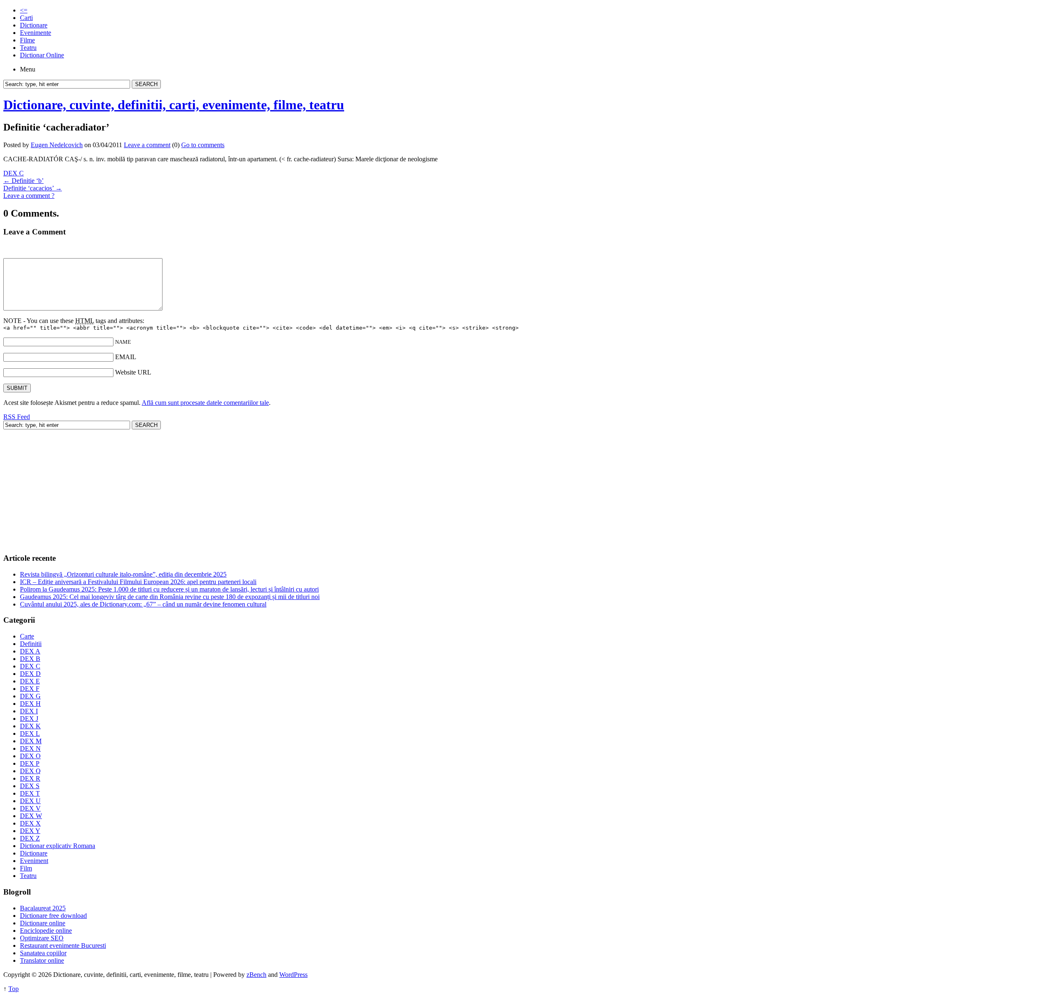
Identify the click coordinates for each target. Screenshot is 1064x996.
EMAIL (125, 356)
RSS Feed (16, 416)
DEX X (30, 823)
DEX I (29, 711)
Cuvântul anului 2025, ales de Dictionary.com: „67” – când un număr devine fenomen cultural (143, 604)
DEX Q (30, 770)
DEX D (30, 673)
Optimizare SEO (42, 938)
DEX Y (30, 830)
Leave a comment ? (28, 195)
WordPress (293, 974)
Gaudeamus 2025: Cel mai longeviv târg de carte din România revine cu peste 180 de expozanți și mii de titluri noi (170, 596)
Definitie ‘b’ (23, 180)
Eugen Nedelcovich (57, 144)
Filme (27, 40)
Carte (27, 636)
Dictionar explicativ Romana (57, 845)
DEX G (30, 696)
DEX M (31, 741)
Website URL (133, 372)
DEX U (30, 800)
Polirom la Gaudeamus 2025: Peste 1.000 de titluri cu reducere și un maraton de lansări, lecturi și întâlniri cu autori (169, 589)
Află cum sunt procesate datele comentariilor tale (205, 402)
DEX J (29, 718)
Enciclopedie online (46, 930)
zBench (256, 974)
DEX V (30, 808)
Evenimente (35, 32)
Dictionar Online (42, 55)
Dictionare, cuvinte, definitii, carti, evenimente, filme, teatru (173, 104)
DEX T (30, 793)
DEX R (30, 778)
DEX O (30, 755)
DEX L (30, 733)
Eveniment (34, 860)
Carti (26, 17)
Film (26, 868)
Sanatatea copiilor (43, 953)
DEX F (29, 688)
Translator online (42, 960)
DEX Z (30, 838)
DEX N (30, 748)
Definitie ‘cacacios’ (32, 188)
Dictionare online (42, 923)
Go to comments (202, 144)
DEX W (31, 815)
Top (13, 988)
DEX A (30, 651)
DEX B (30, 658)
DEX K (30, 726)
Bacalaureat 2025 (43, 908)
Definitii (31, 643)
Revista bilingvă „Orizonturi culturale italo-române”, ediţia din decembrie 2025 (123, 574)
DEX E (30, 681)
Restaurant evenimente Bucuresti (63, 945)
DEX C (13, 173)
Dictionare (33, 25)
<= (23, 10)
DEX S (29, 785)
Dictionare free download (53, 915)
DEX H (30, 703)
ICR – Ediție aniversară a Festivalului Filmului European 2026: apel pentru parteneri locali (138, 581)
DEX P (29, 763)
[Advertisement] (252, 487)
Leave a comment (147, 144)
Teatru (28, 47)
